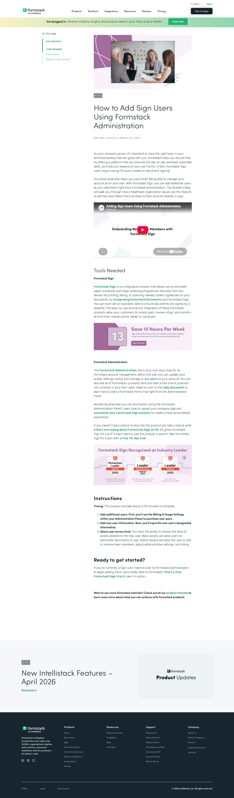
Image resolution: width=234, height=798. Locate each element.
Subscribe (178, 21)
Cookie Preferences (197, 747)
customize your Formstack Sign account (122, 413)
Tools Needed (54, 49)
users (154, 379)
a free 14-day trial (133, 438)
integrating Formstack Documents (137, 299)
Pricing (162, 11)
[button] (76, 11)
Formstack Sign (105, 286)
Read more (29, 690)
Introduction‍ (53, 41)
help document (173, 387)
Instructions (53, 54)
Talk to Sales (202, 11)
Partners (146, 11)
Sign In (210, 3)
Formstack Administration (118, 370)
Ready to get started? (58, 59)
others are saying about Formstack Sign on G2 (126, 429)
